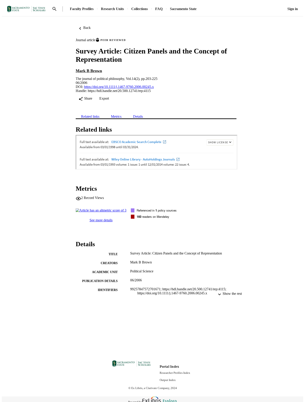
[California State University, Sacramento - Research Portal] (27, 9)
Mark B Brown (89, 70)
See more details (101, 220)
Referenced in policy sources (157, 210)
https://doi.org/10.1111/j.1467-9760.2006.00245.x (119, 87)
